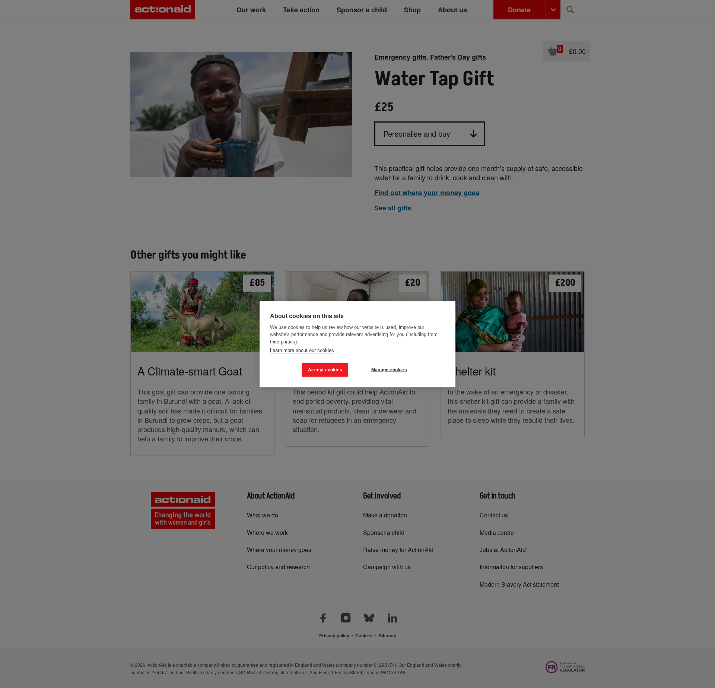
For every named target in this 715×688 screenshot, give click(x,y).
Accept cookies (325, 369)
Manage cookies (389, 369)
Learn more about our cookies (302, 350)
